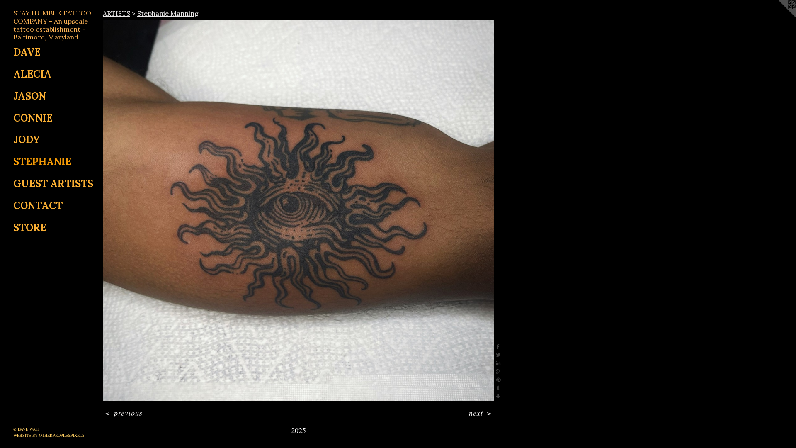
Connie (33, 118)
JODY (26, 139)
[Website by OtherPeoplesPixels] (779, 16)
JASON (29, 96)
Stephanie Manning (168, 13)
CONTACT (38, 205)
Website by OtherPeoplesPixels (49, 435)
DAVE (27, 52)
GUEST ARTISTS (53, 183)
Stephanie (42, 161)
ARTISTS (116, 13)
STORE (29, 227)
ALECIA (32, 74)
